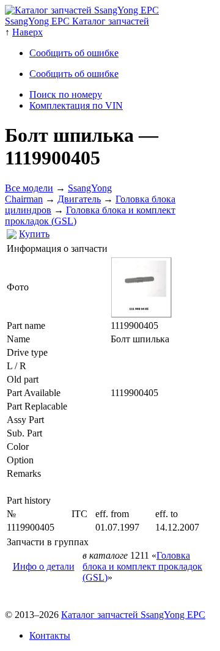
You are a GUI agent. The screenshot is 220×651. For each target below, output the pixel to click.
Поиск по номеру (65, 94)
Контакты (49, 635)
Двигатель (79, 199)
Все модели (29, 188)
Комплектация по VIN (76, 105)
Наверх (27, 32)
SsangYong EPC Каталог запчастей (77, 21)
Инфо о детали (44, 566)
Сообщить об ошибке (74, 53)
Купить (34, 234)
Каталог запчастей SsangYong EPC (133, 614)
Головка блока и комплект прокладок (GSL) (142, 566)
